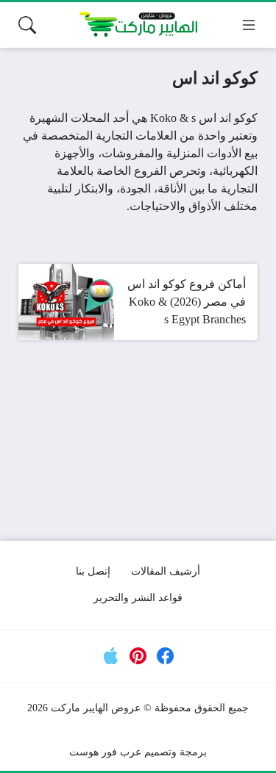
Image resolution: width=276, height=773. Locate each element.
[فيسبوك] (165, 656)
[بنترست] (138, 656)
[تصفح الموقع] (248, 25)
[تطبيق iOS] (110, 656)
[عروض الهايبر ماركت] (138, 25)
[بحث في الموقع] (27, 25)
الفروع (150, 171)
